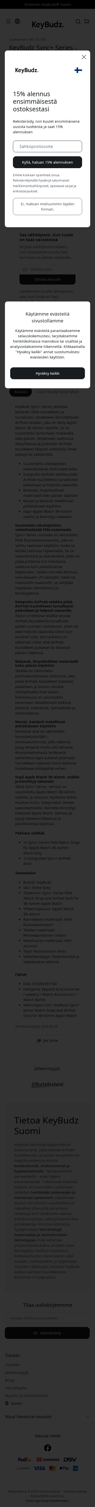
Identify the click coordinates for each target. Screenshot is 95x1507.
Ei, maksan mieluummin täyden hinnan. (47, 206)
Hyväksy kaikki (48, 373)
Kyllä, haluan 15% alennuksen (47, 162)
